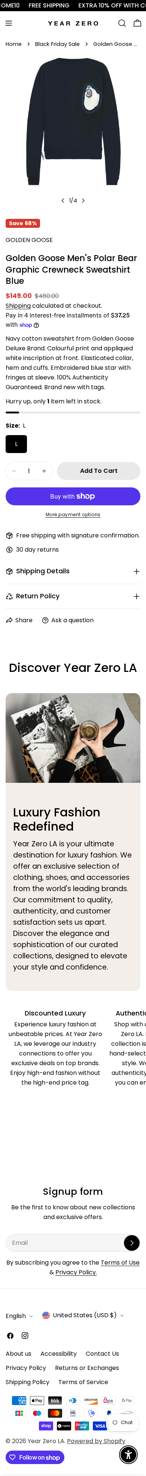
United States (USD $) (85, 1315)
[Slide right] (83, 201)
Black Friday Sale (57, 44)
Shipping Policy (27, 1382)
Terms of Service (83, 1382)
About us (18, 1353)
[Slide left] (63, 201)
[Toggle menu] (8, 23)
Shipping (18, 305)
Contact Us (102, 1353)
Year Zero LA (46, 1441)
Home (14, 44)
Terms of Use (120, 1262)
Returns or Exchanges (87, 1368)
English (16, 1316)
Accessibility (58, 1353)
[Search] (122, 23)
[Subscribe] (132, 1243)
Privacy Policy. (76, 1272)
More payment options (73, 514)
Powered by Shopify (96, 1441)
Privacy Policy (26, 1368)
